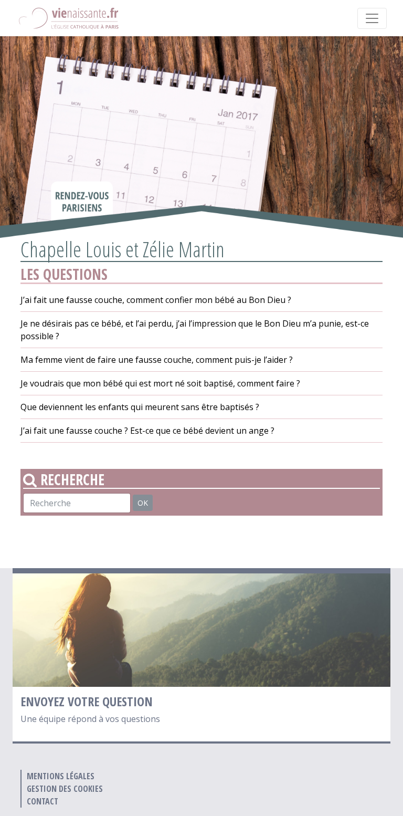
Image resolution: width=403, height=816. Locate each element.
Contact (42, 801)
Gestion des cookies (65, 788)
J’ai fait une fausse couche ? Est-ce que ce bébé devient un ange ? (147, 430)
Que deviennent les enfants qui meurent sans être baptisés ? (139, 407)
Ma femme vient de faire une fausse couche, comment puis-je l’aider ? (156, 359)
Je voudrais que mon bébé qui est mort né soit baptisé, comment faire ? (160, 383)
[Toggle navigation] (372, 18)
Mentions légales (60, 776)
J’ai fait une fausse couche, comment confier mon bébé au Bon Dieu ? (155, 300)
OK (142, 503)
